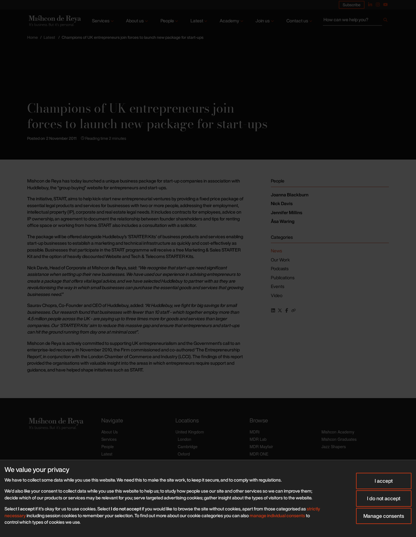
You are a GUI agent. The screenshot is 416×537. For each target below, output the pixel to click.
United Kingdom (189, 432)
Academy (229, 20)
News (276, 250)
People (167, 20)
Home (32, 37)
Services (101, 20)
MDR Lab (258, 439)
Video (276, 295)
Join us (263, 20)
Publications (282, 277)
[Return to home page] (54, 21)
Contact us (297, 20)
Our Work (280, 259)
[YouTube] (385, 4)
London (184, 439)
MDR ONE (259, 454)
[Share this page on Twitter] (280, 310)
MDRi (255, 432)
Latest (196, 20)
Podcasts (279, 268)
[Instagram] (377, 4)
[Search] (385, 21)
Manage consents (383, 515)
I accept (384, 480)
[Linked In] (370, 4)
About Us (109, 432)
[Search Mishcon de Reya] (356, 21)
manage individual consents (277, 515)
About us (135, 20)
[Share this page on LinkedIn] (273, 310)
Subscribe (352, 5)
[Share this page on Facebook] (286, 310)
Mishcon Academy (337, 432)
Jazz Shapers (333, 446)
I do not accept (383, 498)
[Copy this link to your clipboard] (293, 310)
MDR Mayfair (261, 446)
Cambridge (188, 446)
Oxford (184, 454)
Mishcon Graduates (339, 439)
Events (277, 286)
